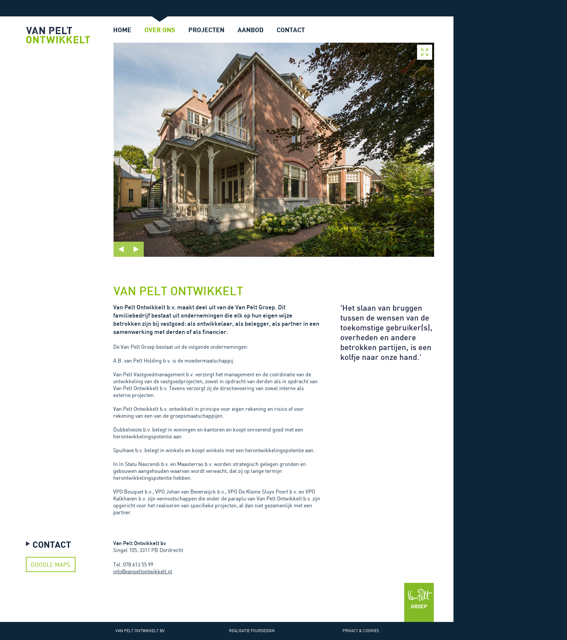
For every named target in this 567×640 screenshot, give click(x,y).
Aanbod (250, 30)
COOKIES (371, 630)
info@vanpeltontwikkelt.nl (142, 571)
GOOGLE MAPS (51, 564)
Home (122, 30)
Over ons (159, 30)
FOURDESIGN (263, 630)
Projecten (206, 30)
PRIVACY (350, 630)
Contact (291, 30)
